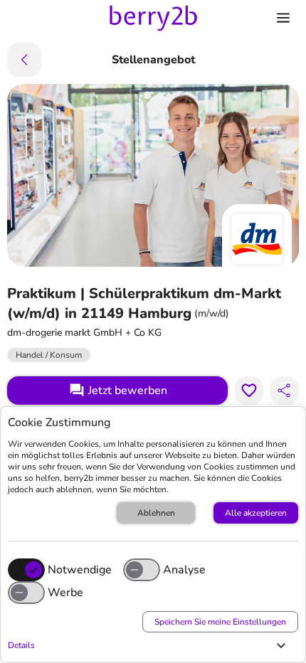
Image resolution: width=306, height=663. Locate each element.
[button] (149, 645)
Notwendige (80, 570)
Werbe (65, 592)
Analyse (184, 570)
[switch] (141, 569)
